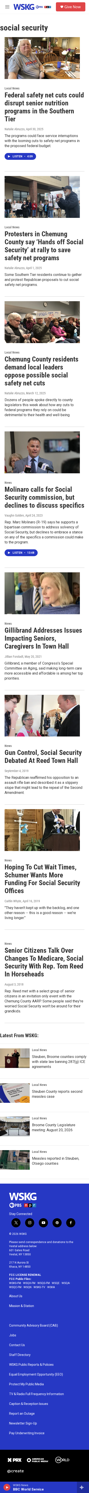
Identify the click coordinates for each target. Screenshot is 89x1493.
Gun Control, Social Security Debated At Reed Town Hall (43, 756)
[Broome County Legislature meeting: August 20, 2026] (15, 1126)
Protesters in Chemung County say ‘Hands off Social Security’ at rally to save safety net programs (44, 246)
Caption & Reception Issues (28, 1404)
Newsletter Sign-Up (23, 1423)
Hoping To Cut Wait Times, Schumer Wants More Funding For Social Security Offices (42, 879)
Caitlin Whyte (13, 901)
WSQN (27, 1287)
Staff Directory (20, 1355)
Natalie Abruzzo (15, 129)
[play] (7, 1487)
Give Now (72, 7)
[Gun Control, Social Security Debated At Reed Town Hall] (42, 716)
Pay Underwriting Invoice (26, 1433)
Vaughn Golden (14, 515)
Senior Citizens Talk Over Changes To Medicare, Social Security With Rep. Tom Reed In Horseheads (44, 962)
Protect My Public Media (26, 1384)
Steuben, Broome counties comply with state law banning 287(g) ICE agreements (59, 1062)
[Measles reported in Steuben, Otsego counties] (15, 1160)
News (8, 482)
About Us (15, 1296)
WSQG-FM (43, 1283)
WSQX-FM (29, 1283)
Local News (12, 88)
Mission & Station (21, 1306)
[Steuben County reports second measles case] (15, 1093)
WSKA (51, 1287)
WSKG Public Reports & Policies (31, 1364)
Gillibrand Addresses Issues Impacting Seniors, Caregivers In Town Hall (43, 638)
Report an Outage (22, 1413)
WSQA (66, 1283)
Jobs (12, 1335)
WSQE (56, 1283)
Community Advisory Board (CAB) (33, 1325)
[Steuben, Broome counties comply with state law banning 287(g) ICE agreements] (15, 1058)
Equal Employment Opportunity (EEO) (36, 1374)
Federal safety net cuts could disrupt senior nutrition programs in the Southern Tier (44, 107)
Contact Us (17, 1345)
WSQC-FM (15, 1287)
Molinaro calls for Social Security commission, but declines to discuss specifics (44, 497)
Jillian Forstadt (14, 656)
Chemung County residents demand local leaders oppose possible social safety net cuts (42, 371)
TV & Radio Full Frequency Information (36, 1394)
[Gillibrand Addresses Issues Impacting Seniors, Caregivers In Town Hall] (42, 593)
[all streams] (83, 1487)
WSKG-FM (15, 1283)
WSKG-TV (39, 1287)
